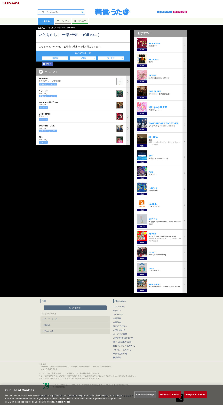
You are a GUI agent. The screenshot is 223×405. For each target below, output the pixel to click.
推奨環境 (117, 357)
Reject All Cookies (169, 394)
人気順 (83, 58)
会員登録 (117, 318)
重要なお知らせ (120, 353)
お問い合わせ (119, 330)
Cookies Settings (145, 394)
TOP (39, 28)
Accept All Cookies (195, 394)
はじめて (81, 21)
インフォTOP (119, 306)
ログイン (117, 310)
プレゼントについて (122, 350)
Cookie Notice (63, 401)
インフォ (64, 21)
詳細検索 (76, 308)
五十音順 (110, 58)
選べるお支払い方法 (122, 342)
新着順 (55, 58)
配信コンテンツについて (124, 346)
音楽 (47, 21)
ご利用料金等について (123, 338)
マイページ (118, 314)
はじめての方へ (120, 326)
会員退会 (117, 322)
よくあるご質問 (120, 334)
